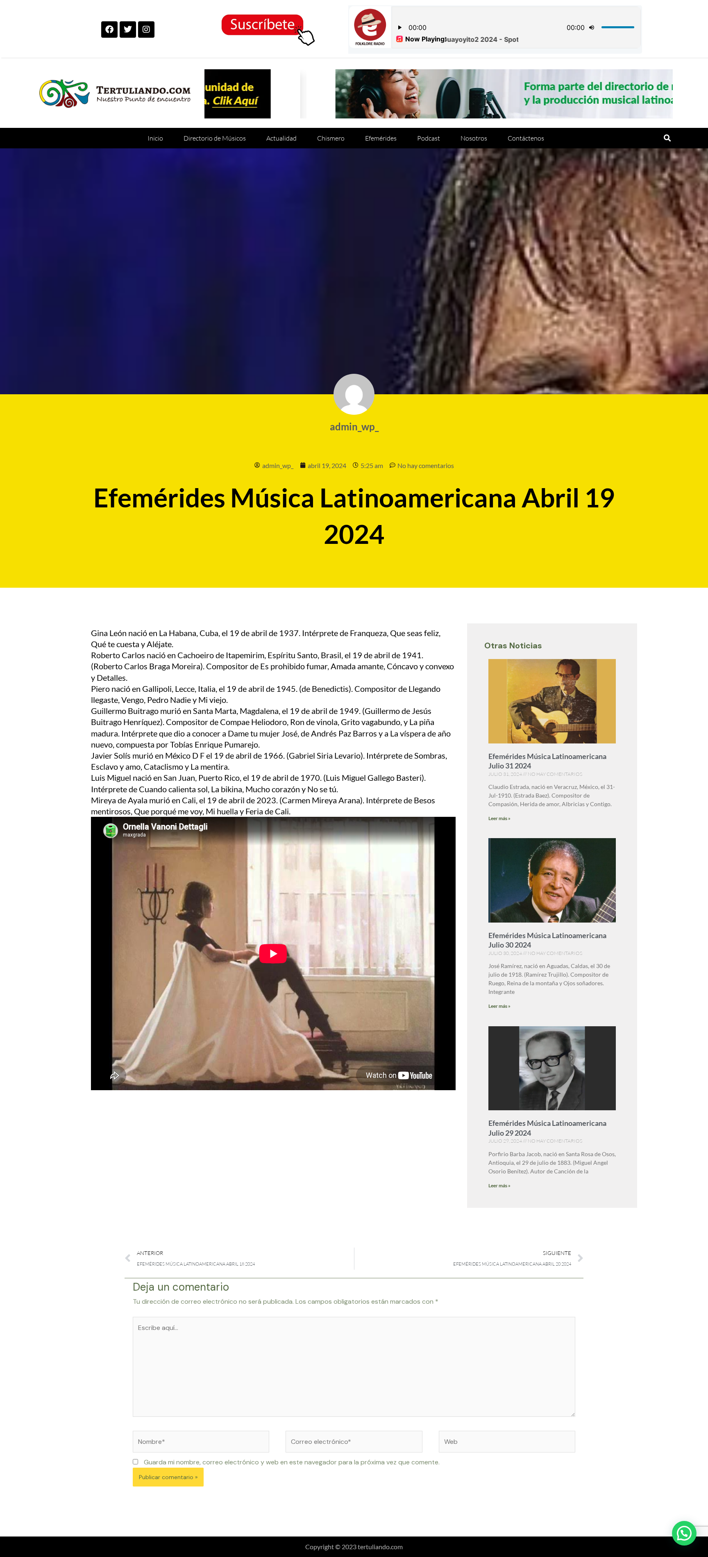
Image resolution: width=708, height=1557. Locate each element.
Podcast (428, 138)
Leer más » (499, 818)
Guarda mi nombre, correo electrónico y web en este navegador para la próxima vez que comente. (292, 1462)
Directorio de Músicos (215, 138)
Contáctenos (526, 138)
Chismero (331, 138)
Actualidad (281, 138)
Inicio (155, 138)
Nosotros (474, 138)
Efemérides (381, 138)
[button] (667, 138)
